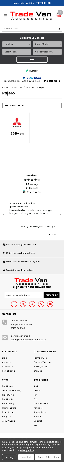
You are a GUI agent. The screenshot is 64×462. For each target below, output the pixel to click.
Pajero (42, 87)
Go (32, 59)
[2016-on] (17, 122)
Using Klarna (8, 370)
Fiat (35, 394)
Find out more (51, 81)
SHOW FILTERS (12, 105)
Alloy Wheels (8, 420)
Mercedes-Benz (42, 403)
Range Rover (40, 412)
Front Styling (8, 412)
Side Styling (8, 394)
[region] (32, 215)
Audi (36, 386)
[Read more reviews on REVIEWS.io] (32, 191)
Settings (9, 457)
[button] (3, 215)
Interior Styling (9, 407)
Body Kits (6, 416)
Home (5, 87)
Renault (37, 416)
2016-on (17, 133)
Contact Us (7, 366)
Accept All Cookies (48, 457)
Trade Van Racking (11, 390)
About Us (6, 362)
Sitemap (38, 370)
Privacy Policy (40, 366)
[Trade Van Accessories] (32, 281)
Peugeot (38, 407)
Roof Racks (17, 87)
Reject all (26, 457)
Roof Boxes (7, 386)
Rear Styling (8, 403)
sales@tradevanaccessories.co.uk (28, 339)
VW (35, 425)
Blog (4, 357)
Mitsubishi (31, 87)
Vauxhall (38, 420)
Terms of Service (42, 362)
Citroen (37, 390)
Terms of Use (40, 357)
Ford (36, 399)
